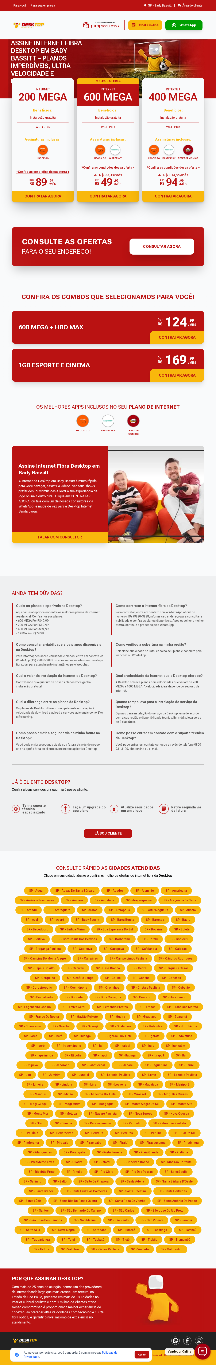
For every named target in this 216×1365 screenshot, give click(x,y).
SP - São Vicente (151, 1220)
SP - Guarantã (177, 1016)
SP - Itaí (98, 1045)
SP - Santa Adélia (132, 1181)
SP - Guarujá (90, 1026)
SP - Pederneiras (61, 1133)
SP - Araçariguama (139, 900)
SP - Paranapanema (97, 1123)
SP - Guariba (61, 1026)
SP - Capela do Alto (41, 968)
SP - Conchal (141, 978)
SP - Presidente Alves (39, 1162)
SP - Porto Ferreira (109, 1152)
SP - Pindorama (28, 1142)
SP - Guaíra (117, 1016)
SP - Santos (41, 1210)
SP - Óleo (36, 1123)
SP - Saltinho (32, 1181)
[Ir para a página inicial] (29, 25)
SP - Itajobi (122, 1045)
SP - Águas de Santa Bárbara (74, 890)
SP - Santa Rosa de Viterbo (127, 1201)
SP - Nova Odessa (176, 1113)
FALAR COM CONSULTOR (60, 537)
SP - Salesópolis (176, 1171)
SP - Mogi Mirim (69, 1104)
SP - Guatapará (120, 1026)
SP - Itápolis (73, 1055)
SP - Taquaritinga (38, 1239)
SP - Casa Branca (108, 968)
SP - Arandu (28, 910)
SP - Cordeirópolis (39, 987)
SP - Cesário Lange (80, 978)
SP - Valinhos (70, 1249)
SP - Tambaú (187, 1230)
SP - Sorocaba (96, 1230)
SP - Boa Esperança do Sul (114, 929)
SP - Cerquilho (45, 978)
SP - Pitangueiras (40, 1152)
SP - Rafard (102, 1162)
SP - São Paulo (118, 1220)
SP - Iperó (38, 1045)
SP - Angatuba (104, 900)
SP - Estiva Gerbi (74, 1007)
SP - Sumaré (126, 1230)
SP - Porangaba (74, 1152)
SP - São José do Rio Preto (165, 1210)
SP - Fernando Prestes (112, 1007)
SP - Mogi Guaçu (35, 1104)
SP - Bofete (181, 929)
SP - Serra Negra (63, 1230)
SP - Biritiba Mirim (72, 929)
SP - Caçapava (114, 948)
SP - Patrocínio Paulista (169, 1123)
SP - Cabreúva (82, 948)
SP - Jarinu (186, 1065)
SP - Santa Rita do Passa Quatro (75, 1201)
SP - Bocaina (153, 929)
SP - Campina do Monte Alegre (45, 958)
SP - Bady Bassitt (87, 919)
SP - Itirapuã (155, 1055)
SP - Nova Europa (140, 1113)
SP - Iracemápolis (69, 1045)
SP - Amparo (74, 900)
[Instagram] (199, 1341)
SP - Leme (149, 1074)
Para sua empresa (43, 5)
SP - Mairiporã (179, 1084)
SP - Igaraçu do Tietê (117, 1036)
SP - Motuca (68, 1113)
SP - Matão (65, 1094)
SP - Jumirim (51, 1074)
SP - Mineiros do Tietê (100, 1094)
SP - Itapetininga (41, 1055)
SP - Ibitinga (82, 1036)
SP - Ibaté (55, 1036)
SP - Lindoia (63, 1084)
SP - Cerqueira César (173, 968)
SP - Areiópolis (119, 910)
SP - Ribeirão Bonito (135, 1162)
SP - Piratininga (188, 1142)
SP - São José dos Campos (43, 1220)
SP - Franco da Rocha (44, 1016)
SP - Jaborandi (60, 1065)
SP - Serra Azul (30, 1230)
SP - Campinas (88, 958)
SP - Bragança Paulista (45, 948)
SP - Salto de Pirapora (93, 1181)
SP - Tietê (123, 1239)
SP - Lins (90, 1084)
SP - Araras (89, 910)
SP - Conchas (171, 978)
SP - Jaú (25, 1074)
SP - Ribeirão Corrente (176, 1162)
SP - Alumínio (144, 890)
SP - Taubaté (95, 1239)
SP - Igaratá (151, 1036)
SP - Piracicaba (90, 1142)
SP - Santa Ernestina (133, 1191)
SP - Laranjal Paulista (115, 1074)
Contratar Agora (42, 196)
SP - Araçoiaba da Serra (179, 900)
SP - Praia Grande (146, 1152)
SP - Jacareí (125, 1065)
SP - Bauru (183, 919)
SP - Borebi (150, 939)
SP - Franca (147, 1007)
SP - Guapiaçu (146, 1016)
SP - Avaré (57, 919)
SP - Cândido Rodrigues (175, 958)
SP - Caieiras (178, 948)
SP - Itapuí (100, 1055)
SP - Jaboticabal (93, 1065)
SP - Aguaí (36, 890)
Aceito (142, 1354)
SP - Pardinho (132, 1123)
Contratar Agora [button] (177, 337)
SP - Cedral (139, 968)
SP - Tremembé (179, 1239)
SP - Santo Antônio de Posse (177, 1201)
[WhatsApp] (175, 1341)
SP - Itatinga (127, 1055)
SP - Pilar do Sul (184, 1133)
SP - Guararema (30, 1026)
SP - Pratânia (179, 1152)
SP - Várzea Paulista (105, 1249)
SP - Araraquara (59, 910)
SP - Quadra (74, 1162)
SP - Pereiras (124, 1133)
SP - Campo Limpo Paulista (128, 958)
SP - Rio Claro (103, 1171)
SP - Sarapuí (183, 1220)
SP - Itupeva (30, 1065)
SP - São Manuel (85, 1220)
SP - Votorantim (171, 1249)
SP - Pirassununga (153, 1142)
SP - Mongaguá (102, 1104)
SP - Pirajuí (120, 1142)
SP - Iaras (30, 1036)
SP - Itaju (148, 1045)
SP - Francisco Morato (182, 1007)
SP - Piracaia (59, 1142)
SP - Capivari (75, 968)
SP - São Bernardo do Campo (81, 1210)
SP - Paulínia (29, 1133)
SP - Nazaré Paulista (103, 1113)
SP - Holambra (152, 1026)
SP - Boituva (36, 939)
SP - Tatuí (68, 1239)
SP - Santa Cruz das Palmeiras (86, 1191)
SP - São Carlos (123, 1210)
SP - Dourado (142, 997)
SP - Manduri (37, 1094)
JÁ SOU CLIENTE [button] (108, 833)
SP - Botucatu (179, 939)
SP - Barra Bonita (122, 919)
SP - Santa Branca (41, 1191)
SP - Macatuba (148, 1084)
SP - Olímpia (63, 1123)
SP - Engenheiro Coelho (34, 1007)
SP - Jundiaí (80, 1074)
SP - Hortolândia (185, 1026)
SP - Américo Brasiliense (37, 900)
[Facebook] (187, 1341)
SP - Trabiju (149, 1239)
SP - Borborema (120, 939)
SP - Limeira (35, 1084)
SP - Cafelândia (146, 948)
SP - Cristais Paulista (145, 987)
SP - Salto (60, 1181)
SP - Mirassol (136, 1094)
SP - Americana (176, 890)
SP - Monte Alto (181, 1104)
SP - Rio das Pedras (139, 1171)
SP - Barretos (155, 919)
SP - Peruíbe (153, 1133)
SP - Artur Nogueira (155, 910)
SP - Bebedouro (37, 929)
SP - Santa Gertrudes (172, 1191)
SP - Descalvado (41, 997)
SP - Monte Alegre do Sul (142, 1104)
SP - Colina (113, 978)
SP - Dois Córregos (107, 997)
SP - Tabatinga (157, 1230)
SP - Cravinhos (109, 987)
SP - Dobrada (74, 997)
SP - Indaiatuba (181, 1036)
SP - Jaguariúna (156, 1065)
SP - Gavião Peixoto (84, 1016)
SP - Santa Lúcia (30, 1201)
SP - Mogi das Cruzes (173, 1094)
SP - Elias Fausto (174, 997)
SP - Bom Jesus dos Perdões (77, 939)
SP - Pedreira (94, 1133)
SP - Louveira (117, 1084)
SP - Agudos (115, 890)
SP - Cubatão (181, 987)
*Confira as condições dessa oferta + (42, 171)
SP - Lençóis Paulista (182, 1074)
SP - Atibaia (188, 910)
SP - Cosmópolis (75, 987)
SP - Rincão (74, 1171)
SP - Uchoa (41, 1249)
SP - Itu (181, 1055)
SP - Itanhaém (175, 1045)
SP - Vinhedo (140, 1249)
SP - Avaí (32, 919)
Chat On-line (149, 25)
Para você (20, 5)
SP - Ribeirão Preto (42, 1171)
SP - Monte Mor (37, 1113)
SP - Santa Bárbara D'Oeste (174, 1181)
